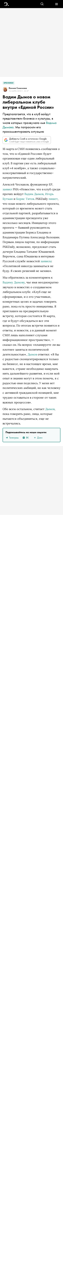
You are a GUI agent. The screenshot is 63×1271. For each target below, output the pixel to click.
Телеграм (14, 437)
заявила (46, 261)
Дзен (39, 437)
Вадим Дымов (33, 194)
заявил (7, 189)
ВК (27, 437)
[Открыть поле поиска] (42, 4)
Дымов (32, 354)
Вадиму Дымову (14, 282)
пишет (53, 199)
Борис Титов (25, 199)
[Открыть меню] (56, 4)
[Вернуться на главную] (6, 4)
